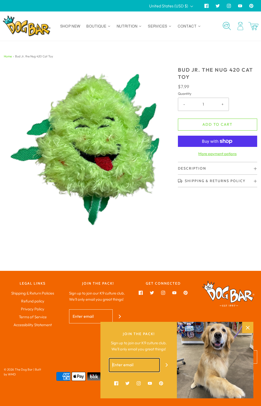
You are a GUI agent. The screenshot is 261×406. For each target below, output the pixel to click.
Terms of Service (33, 316)
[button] (217, 168)
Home (8, 56)
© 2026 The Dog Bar (18, 369)
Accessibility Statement (33, 324)
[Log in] (240, 26)
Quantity (184, 93)
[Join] (120, 316)
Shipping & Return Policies (32, 293)
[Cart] (253, 26)
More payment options (217, 153)
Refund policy (32, 301)
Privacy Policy (32, 309)
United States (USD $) (169, 5)
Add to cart (217, 124)
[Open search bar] (226, 26)
